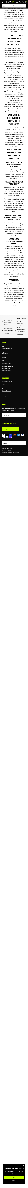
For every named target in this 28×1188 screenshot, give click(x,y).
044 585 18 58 (5, 353)
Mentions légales (16, 452)
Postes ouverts (5, 394)
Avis (2, 388)
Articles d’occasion (6, 397)
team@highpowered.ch (7, 348)
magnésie (8, 251)
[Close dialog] (23, 1165)
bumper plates (13, 209)
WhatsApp (4, 357)
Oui (14, 1177)
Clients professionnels (6, 391)
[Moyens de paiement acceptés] (14, 436)
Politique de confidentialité (7, 452)
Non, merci (14, 1180)
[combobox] (14, 6)
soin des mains (11, 267)
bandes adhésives (19, 257)
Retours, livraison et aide (7, 381)
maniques (7, 253)
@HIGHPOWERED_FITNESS (11, 429)
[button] (17, 2)
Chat (3, 360)
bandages (8, 272)
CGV (2, 451)
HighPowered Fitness (8, 448)
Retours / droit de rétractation (10, 451)
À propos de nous (5, 384)
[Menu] (2, 2)
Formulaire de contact (6, 363)
